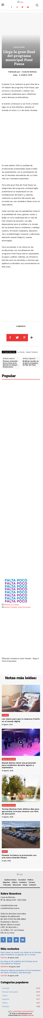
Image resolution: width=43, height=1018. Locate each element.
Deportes (6, 882)
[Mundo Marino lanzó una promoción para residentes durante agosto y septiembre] (21, 742)
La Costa (21, 352)
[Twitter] (22, 7)
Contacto (32, 885)
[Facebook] (12, 7)
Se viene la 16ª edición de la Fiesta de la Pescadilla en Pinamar (19, 962)
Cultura (14, 882)
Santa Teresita (32, 352)
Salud (25, 885)
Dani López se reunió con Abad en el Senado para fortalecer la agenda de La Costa (21, 953)
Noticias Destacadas (9, 759)
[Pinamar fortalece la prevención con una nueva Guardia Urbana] (21, 834)
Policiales (7, 885)
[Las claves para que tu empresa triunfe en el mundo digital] (21, 698)
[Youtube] (28, 7)
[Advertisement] (21, 138)
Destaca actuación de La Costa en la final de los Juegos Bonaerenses (10, 364)
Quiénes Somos (10, 880)
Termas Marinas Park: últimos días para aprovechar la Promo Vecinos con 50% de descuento (20, 811)
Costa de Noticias (29, 72)
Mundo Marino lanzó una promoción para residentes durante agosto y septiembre (19, 765)
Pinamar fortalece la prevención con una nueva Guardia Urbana (19, 856)
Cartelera (23, 882)
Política (5, 851)
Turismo (31, 882)
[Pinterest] (24, 337)
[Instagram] (17, 7)
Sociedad (5, 715)
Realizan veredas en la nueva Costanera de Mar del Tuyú (31, 363)
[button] (37, 5)
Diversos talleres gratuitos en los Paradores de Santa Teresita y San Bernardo (20, 971)
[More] (31, 337)
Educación (19, 47)
